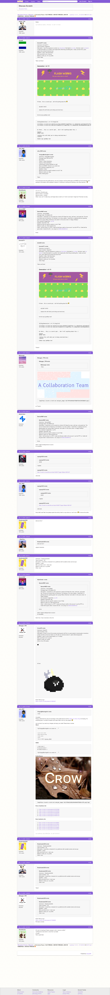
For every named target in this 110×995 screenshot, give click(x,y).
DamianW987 (22, 209)
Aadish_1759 (22, 21)
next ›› (90, 14)
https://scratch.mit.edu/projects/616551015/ (49, 815)
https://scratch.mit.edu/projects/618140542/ (49, 829)
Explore (33, 1)
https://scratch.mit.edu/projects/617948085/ (46, 920)
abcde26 (21, 40)
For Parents (20, 993)
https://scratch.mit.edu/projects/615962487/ (46, 701)
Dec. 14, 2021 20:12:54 (24, 146)
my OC (52, 221)
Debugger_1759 (22, 625)
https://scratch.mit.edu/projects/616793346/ (49, 812)
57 (88, 14)
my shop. (74, 48)
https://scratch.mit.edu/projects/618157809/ (49, 824)
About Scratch (20, 992)
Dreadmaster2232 (23, 520)
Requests (31, 14)
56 (87, 14)
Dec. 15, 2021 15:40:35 (24, 536)
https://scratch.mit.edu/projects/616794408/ (49, 811)
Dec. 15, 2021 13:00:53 (24, 451)
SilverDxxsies (22, 190)
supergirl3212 (22, 454)
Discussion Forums (22, 14)
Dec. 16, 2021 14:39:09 (24, 893)
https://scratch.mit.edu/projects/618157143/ (49, 825)
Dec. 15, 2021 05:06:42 (24, 353)
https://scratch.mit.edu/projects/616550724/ (49, 814)
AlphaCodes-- (22, 414)
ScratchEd (80, 992)
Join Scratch (82, 1)
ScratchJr (80, 993)
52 (81, 14)
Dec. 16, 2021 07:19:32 (24, 706)
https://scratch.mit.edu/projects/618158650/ (49, 822)
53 (82, 14)
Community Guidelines (37, 992)
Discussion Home (23, 9)
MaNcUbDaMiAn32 (63, 229)
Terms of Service (67, 992)
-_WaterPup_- (22, 539)
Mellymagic (22, 355)
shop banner (62, 48)
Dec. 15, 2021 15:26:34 (24, 481)
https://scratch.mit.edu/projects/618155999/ (49, 827)
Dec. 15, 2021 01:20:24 (24, 238)
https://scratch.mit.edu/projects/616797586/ (49, 809)
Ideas (38, 1)
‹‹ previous (71, 14)
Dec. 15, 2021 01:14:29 (24, 187)
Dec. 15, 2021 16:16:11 (24, 555)
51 (79, 14)
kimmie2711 (22, 240)
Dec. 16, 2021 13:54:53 (24, 839)
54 (84, 14)
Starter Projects (51, 992)
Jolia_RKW (21, 148)
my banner (86, 48)
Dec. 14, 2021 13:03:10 (24, 38)
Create (26, 1)
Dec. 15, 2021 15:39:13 (24, 517)
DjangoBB (88, 953)
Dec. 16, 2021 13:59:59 (24, 862)
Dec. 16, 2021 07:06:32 (24, 623)
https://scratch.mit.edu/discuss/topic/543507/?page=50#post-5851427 (53, 472)
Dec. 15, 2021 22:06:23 (24, 574)
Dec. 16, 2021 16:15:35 (24, 927)
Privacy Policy (66, 993)
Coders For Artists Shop (74, 718)
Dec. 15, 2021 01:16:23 (24, 206)
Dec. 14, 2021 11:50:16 (24, 19)
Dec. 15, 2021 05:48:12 (24, 411)
